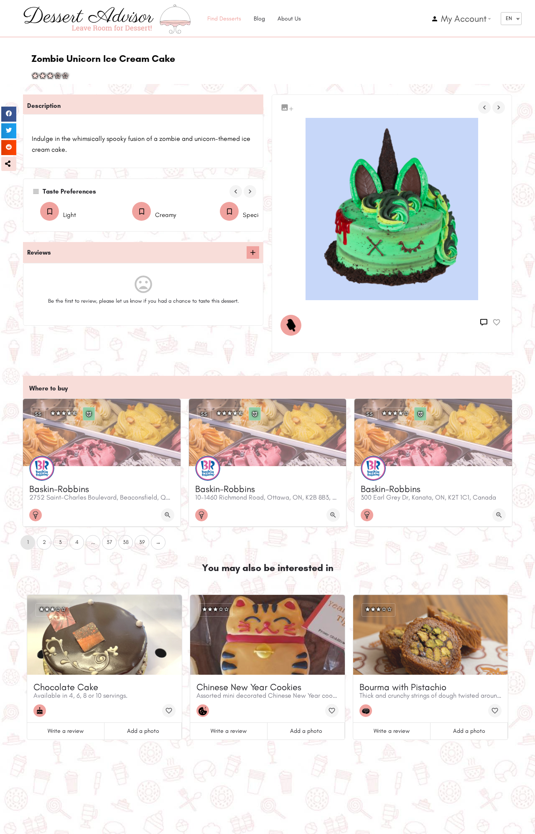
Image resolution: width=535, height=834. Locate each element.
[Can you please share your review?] (253, 252)
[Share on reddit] (8, 147)
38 (126, 542)
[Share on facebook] (8, 114)
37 (109, 542)
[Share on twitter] (8, 130)
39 (142, 542)
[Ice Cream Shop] (37, 515)
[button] (8, 164)
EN (509, 18)
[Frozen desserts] (293, 325)
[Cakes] (41, 710)
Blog (259, 18)
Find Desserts (224, 18)
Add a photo (143, 731)
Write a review (66, 731)
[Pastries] (367, 710)
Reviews (39, 252)
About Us (289, 18)
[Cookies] (204, 710)
